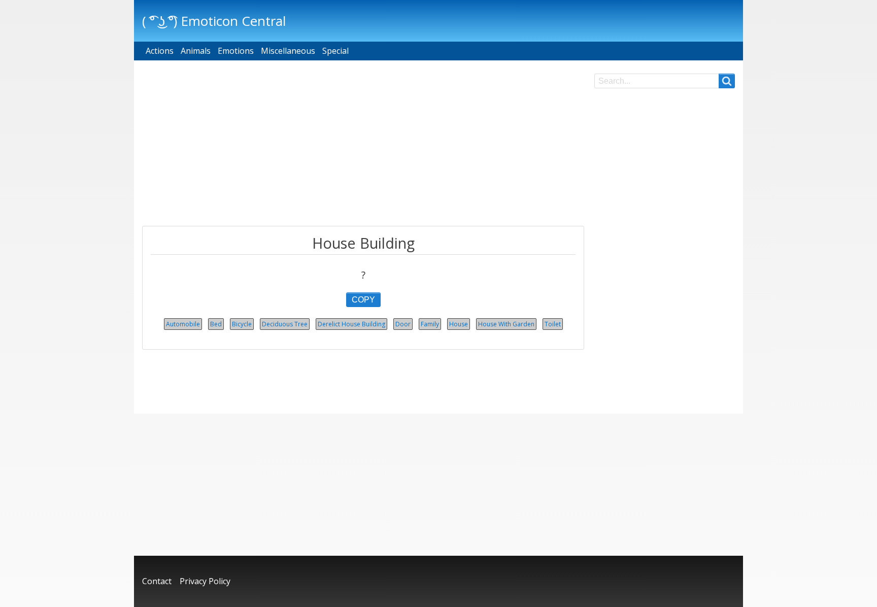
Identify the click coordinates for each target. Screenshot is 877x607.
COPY (363, 299)
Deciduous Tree (285, 324)
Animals (196, 50)
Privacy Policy (205, 581)
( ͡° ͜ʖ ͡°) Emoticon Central (214, 21)
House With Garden (506, 324)
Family (430, 324)
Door (403, 324)
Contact (157, 581)
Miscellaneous (288, 50)
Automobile (183, 324)
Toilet (553, 324)
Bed (216, 324)
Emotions (236, 50)
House (458, 324)
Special (335, 50)
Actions (160, 50)
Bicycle (242, 324)
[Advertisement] (363, 145)
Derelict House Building (351, 324)
